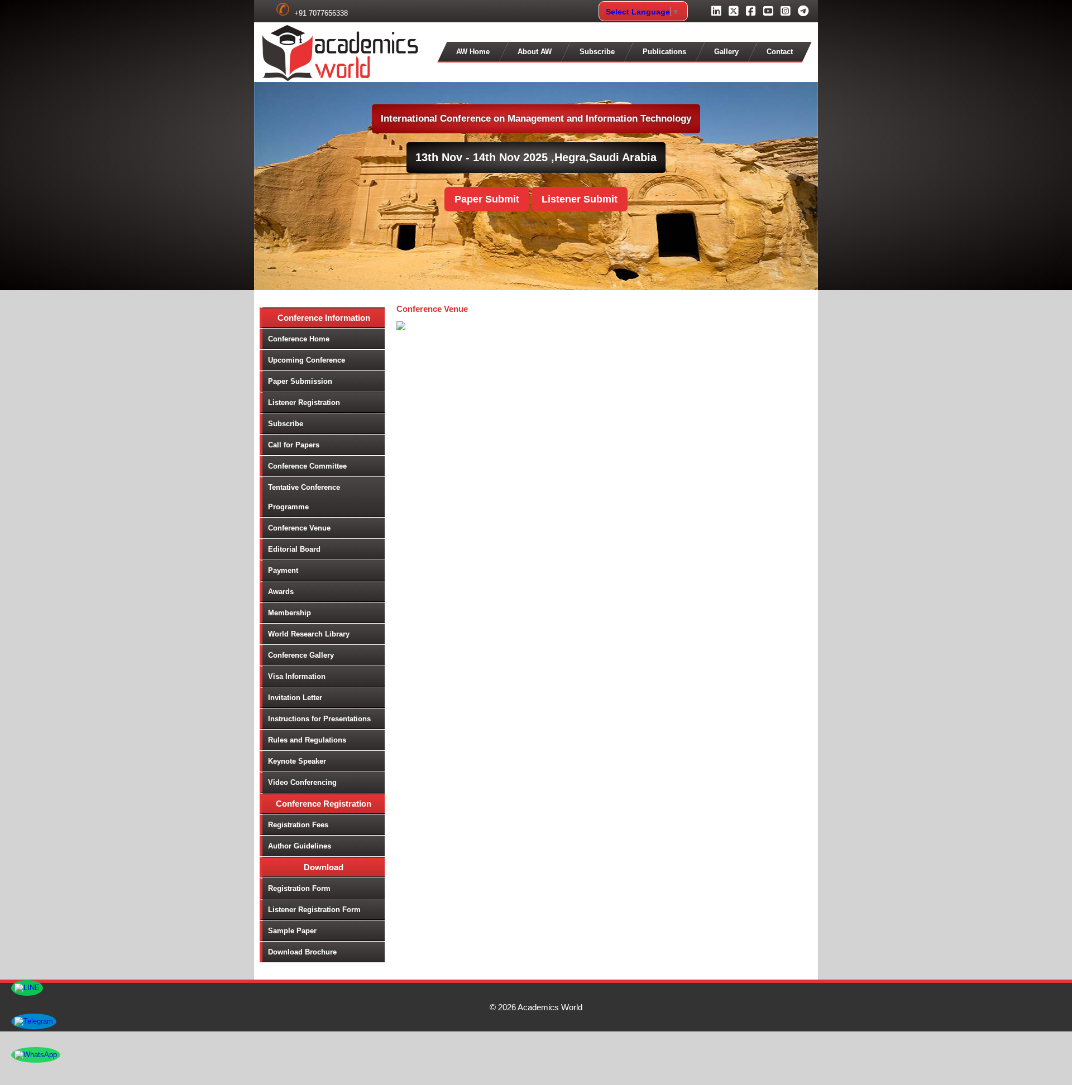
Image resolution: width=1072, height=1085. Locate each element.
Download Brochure (302, 952)
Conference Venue (299, 528)
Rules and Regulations (307, 740)
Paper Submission (300, 381)
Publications (664, 51)
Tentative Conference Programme (304, 497)
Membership (289, 613)
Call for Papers (293, 445)
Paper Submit (486, 199)
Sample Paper (292, 931)
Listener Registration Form (314, 909)
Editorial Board (294, 549)
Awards (281, 591)
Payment (283, 570)
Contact (780, 51)
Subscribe (597, 51)
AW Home (473, 51)
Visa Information (297, 676)
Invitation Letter (295, 697)
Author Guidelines (299, 846)
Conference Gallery (301, 655)
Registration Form (299, 888)
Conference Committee (307, 466)
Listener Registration (304, 402)
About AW (535, 51)
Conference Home (298, 339)
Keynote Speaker (297, 761)
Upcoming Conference (306, 360)
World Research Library (309, 634)
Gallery (726, 51)
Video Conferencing (302, 782)
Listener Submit (580, 199)
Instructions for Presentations (319, 719)
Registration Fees (298, 825)
